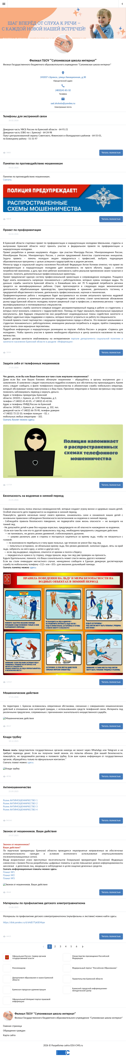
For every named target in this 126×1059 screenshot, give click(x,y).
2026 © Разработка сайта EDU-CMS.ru (63, 1045)
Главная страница (12, 1026)
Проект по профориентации (22, 230)
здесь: (33, 567)
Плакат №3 (9, 878)
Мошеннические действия (20, 693)
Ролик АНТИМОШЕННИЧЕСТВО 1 (20, 800)
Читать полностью (111, 153)
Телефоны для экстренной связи (25, 116)
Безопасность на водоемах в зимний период (33, 496)
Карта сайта (9, 1035)
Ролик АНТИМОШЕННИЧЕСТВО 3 (20, 806)
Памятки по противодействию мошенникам (33, 163)
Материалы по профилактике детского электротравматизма (44, 903)
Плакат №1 (9, 872)
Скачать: (7, 180)
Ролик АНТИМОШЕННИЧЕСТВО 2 (20, 803)
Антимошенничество (17, 787)
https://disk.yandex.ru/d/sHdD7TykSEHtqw (24, 922)
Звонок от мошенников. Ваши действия (30, 831)
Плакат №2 (9, 875)
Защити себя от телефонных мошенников (31, 363)
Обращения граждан (14, 1031)
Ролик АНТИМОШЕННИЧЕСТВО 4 (20, 810)
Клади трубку (12, 737)
